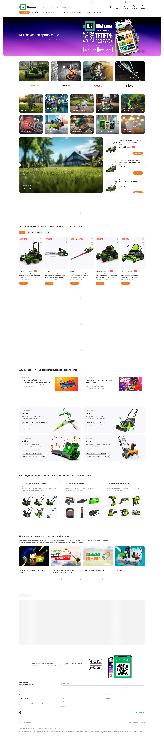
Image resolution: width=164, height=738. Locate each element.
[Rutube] (20, 712)
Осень (25, 440)
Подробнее (138, 153)
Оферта (143, 722)
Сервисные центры (109, 704)
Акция (47, 232)
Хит (22, 232)
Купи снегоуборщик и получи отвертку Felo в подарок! (100, 381)
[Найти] (111, 7)
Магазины (106, 701)
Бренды (63, 704)
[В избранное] (41, 239)
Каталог (63, 698)
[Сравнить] (41, 242)
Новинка (39, 232)
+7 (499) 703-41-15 (129, 2)
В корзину (23, 283)
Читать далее (119, 732)
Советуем (30, 232)
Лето (88, 413)
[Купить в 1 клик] (41, 244)
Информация (108, 695)
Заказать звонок (140, 2)
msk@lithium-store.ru (25, 701)
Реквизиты (107, 698)
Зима (88, 440)
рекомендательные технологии (51, 728)
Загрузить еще (82, 579)
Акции (63, 701)
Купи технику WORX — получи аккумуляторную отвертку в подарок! (36, 381)
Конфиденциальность (133, 722)
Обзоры (63, 706)
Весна (25, 413)
